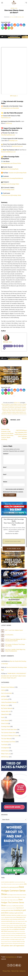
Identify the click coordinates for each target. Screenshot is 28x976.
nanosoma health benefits (7, 921)
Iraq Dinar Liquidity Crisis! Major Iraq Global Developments (15, 650)
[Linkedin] (24, 25)
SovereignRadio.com (11, 957)
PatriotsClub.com (6, 117)
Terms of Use (15, 971)
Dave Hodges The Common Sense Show (12, 902)
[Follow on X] (14, 965)
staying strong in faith (12, 931)
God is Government (6, 693)
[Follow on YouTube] (17, 965)
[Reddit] (14, 25)
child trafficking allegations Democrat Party (11, 405)
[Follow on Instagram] (11, 965)
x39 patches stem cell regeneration (12, 946)
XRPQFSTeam (5, 757)
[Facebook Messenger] (17, 25)
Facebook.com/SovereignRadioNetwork (12, 178)
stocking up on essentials (11, 933)
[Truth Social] (8, 25)
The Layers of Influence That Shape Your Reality (15, 645)
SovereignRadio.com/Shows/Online (11, 163)
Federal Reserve (9, 905)
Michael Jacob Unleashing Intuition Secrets (15, 919)
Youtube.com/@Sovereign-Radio (17, 172)
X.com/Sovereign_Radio (7, 189)
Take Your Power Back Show (9, 729)
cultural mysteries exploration (18, 884)
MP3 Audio (13, 96)
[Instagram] (21, 25)
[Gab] (2, 28)
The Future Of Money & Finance (10, 735)
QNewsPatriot (5, 714)
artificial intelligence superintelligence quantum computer (13, 404)
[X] (5, 25)
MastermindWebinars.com (8, 152)
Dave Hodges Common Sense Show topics (10, 897)
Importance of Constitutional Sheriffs (8, 908)
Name (5, 467)
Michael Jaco (14, 8)
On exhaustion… (9, 635)
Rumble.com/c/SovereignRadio (9, 169)
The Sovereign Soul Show (8, 741)
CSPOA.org (9, 123)
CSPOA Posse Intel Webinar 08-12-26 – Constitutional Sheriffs (16, 640)
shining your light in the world (7, 929)
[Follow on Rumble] (19, 965)
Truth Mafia (4, 744)
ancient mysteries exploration (7, 882)
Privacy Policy (6, 971)
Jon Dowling (4, 699)
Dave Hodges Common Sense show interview (16, 894)
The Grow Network (6, 738)
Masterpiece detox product (10, 917)
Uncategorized (5, 747)
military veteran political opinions (14, 409)
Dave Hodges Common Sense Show (13, 891)
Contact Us (22, 971)
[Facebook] (2, 25)
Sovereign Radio (5, 726)
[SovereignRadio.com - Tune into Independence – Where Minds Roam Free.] (14, 2)
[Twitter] (22, 346)
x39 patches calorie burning (18, 943)
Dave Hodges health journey (12, 899)
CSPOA (3, 690)
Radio (2, 717)
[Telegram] (11, 25)
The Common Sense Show (8, 732)
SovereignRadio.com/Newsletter (10, 108)
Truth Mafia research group (15, 939)
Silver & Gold (4, 723)
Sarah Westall (5, 720)
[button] (2, 3)
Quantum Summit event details (13, 925)
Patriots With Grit (5, 711)
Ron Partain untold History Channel (16, 927)
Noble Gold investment (15, 923)
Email (5, 474)
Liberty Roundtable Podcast (8, 702)
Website (5, 481)
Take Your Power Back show (17, 935)
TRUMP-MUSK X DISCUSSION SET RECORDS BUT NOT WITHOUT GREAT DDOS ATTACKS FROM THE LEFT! (13, 676)
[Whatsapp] (8, 28)
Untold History (5, 751)
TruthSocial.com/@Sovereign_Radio (11, 195)
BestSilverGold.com (17, 146)
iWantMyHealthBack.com (8, 135)
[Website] (14, 346)
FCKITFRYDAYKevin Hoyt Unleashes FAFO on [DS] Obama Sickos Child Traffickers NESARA (21, 434)
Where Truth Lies (5, 753)
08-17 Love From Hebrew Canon (14, 630)
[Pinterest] (5, 28)
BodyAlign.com (13, 140)
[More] (11, 28)
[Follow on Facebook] (8, 965)
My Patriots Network (6, 708)
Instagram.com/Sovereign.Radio (10, 184)
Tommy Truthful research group (16, 937)
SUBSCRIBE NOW (14, 549)
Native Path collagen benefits (18, 921)
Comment (6, 453)
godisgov (3, 696)
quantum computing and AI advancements (17, 413)
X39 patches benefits (8, 943)
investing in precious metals (13, 915)
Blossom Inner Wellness (7, 687)
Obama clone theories (17, 410)
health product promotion (17, 905)
